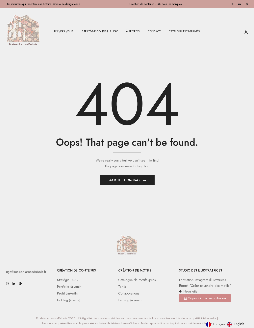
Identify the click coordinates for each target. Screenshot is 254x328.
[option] (235, 324)
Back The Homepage (125, 180)
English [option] (239, 323)
